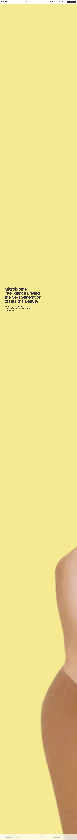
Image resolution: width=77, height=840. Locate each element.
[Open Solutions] (37, 1)
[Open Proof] (42, 1)
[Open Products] (30, 1)
